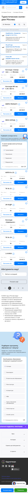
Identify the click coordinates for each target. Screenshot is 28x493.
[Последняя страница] (22, 288)
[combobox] (13, 7)
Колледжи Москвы (18, 12)
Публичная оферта (6, 476)
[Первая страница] (5, 288)
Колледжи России (6, 12)
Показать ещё (14, 282)
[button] (14, 434)
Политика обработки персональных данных (11, 478)
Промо (23, 33)
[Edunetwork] (3, 7)
